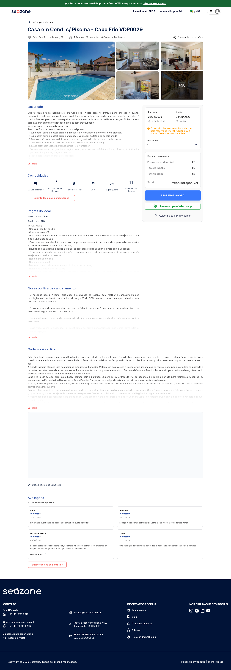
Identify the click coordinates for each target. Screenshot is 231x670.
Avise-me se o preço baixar (175, 215)
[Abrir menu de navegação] (214, 11)
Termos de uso (215, 661)
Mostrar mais (36, 554)
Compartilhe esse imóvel (190, 37)
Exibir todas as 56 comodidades (51, 198)
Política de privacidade (193, 661)
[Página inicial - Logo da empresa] (21, 11)
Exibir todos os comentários (47, 564)
